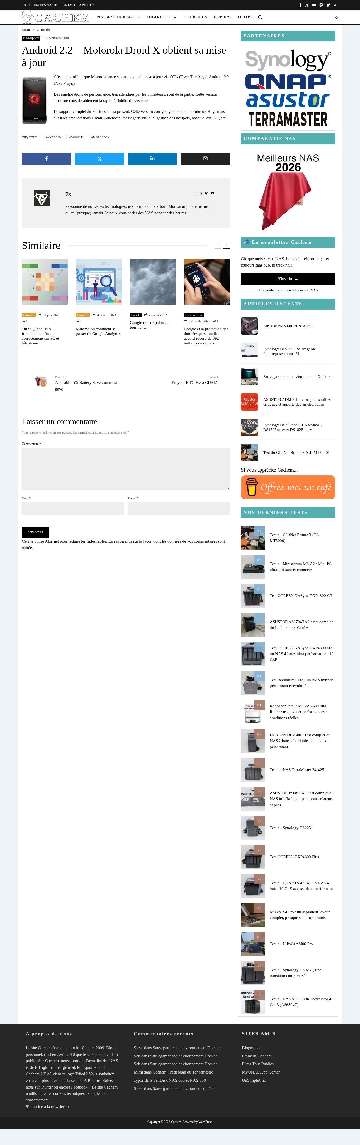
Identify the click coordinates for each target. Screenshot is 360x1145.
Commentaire (31, 444)
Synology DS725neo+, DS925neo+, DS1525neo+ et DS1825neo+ (292, 427)
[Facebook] (300, 5)
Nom (26, 498)
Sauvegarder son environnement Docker (296, 376)
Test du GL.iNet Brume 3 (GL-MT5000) (296, 452)
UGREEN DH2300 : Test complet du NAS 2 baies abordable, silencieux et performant (300, 741)
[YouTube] (314, 5)
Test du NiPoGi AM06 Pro (291, 944)
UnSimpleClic (254, 1080)
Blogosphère (31, 38)
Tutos (244, 17)
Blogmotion (252, 1048)
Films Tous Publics (258, 1064)
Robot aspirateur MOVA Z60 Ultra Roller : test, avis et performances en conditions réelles (300, 712)
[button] (260, 17)
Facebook (79, 1087)
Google (77, 137)
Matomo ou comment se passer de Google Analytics (98, 331)
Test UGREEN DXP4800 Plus (294, 857)
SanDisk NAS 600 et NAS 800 (288, 326)
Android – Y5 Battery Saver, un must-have (86, 383)
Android (54, 137)
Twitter (47, 1087)
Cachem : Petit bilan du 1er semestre (183, 1072)
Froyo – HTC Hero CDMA (195, 380)
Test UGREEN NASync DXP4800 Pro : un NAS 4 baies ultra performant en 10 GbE (302, 654)
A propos (86, 5)
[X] (306, 5)
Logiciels (195, 17)
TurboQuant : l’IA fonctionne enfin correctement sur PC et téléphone (40, 336)
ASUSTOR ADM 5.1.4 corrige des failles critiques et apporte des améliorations (297, 401)
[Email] (205, 159)
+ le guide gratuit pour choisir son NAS (288, 290)
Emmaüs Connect (256, 1056)
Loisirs (222, 17)
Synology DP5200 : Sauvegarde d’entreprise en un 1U (289, 351)
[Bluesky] (328, 5)
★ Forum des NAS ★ (40, 5)
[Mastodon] (321, 5)
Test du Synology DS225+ (291, 828)
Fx (68, 194)
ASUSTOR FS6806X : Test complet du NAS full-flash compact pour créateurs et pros (302, 799)
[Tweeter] (99, 159)
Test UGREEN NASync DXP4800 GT (301, 596)
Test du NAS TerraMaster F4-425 (297, 770)
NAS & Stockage (116, 17)
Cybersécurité (193, 315)
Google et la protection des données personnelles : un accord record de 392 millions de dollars (206, 336)
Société (135, 315)
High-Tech (159, 17)
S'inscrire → (288, 278)
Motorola (101, 137)
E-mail (133, 498)
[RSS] (335, 5)
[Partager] (46, 159)
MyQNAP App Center (261, 1072)
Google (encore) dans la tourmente (149, 324)
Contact (68, 5)
